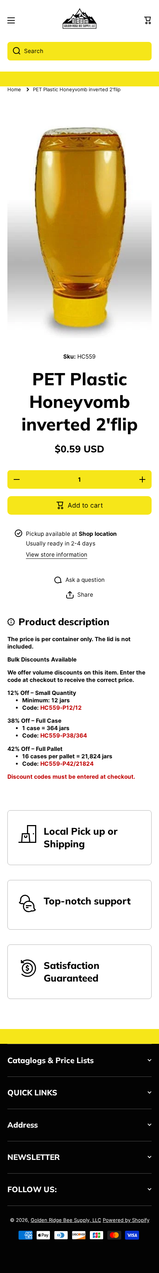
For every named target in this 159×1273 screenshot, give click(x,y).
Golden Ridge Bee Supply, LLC (66, 1220)
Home (14, 89)
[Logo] (79, 20)
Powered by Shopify (126, 1220)
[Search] (13, 51)
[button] (148, 20)
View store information (56, 554)
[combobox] (79, 51)
